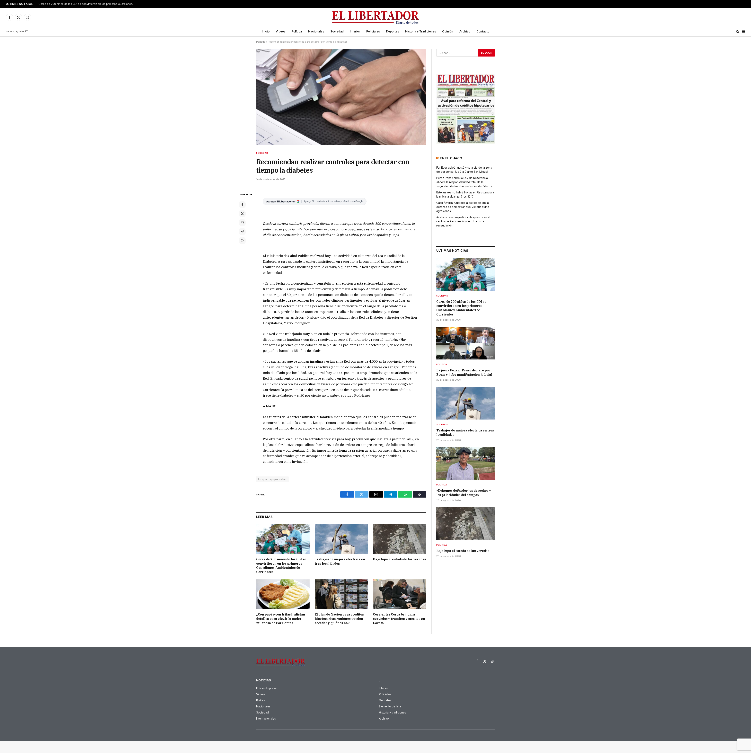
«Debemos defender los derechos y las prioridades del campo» (463, 493)
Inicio (265, 31)
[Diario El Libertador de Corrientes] (375, 17)
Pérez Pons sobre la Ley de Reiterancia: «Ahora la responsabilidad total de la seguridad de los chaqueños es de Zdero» (464, 182)
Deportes (392, 31)
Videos (280, 31)
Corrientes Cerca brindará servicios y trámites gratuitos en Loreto (399, 618)
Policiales (373, 31)
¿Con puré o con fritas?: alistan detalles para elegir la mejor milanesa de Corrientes (280, 618)
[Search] (737, 31)
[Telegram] (242, 231)
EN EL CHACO (451, 158)
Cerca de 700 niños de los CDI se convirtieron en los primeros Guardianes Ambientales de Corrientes (281, 565)
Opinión (447, 31)
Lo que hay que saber (272, 479)
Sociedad (337, 31)
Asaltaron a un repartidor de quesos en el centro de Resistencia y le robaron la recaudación (463, 221)
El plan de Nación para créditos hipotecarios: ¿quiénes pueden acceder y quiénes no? (339, 618)
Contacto (482, 31)
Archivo (464, 31)
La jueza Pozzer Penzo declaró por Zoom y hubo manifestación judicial (84, 3)
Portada (260, 41)
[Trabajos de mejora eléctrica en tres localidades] (341, 539)
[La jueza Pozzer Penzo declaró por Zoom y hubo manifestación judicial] (465, 343)
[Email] (242, 222)
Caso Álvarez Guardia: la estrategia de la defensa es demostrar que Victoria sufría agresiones (462, 207)
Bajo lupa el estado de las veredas (399, 559)
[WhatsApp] (242, 240)
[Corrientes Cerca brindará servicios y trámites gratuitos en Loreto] (399, 594)
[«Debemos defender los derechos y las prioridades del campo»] (465, 463)
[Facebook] (242, 204)
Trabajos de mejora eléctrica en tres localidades (340, 561)
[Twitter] (242, 213)
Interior (355, 31)
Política (297, 31)
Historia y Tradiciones (420, 31)
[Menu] (743, 31)
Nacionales (316, 31)
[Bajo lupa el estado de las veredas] (399, 539)
